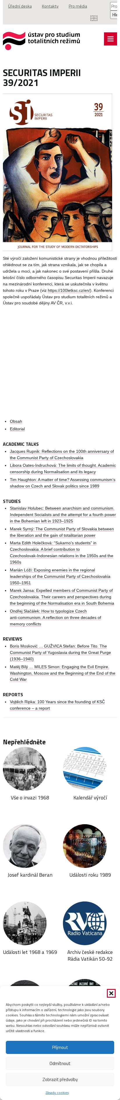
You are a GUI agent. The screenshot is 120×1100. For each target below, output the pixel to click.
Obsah (16, 421)
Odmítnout (60, 1063)
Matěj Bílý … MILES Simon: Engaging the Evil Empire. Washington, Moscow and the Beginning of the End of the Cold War (62, 673)
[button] (111, 993)
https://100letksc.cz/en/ (69, 290)
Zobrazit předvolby (60, 1079)
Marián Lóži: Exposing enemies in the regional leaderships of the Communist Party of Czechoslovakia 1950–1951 (60, 576)
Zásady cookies (57, 1092)
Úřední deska (20, 6)
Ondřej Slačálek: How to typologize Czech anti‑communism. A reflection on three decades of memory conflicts (55, 617)
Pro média (78, 6)
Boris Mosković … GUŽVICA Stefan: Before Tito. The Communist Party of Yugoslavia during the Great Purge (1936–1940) (60, 652)
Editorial (17, 429)
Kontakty (50, 6)
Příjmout (60, 1047)
